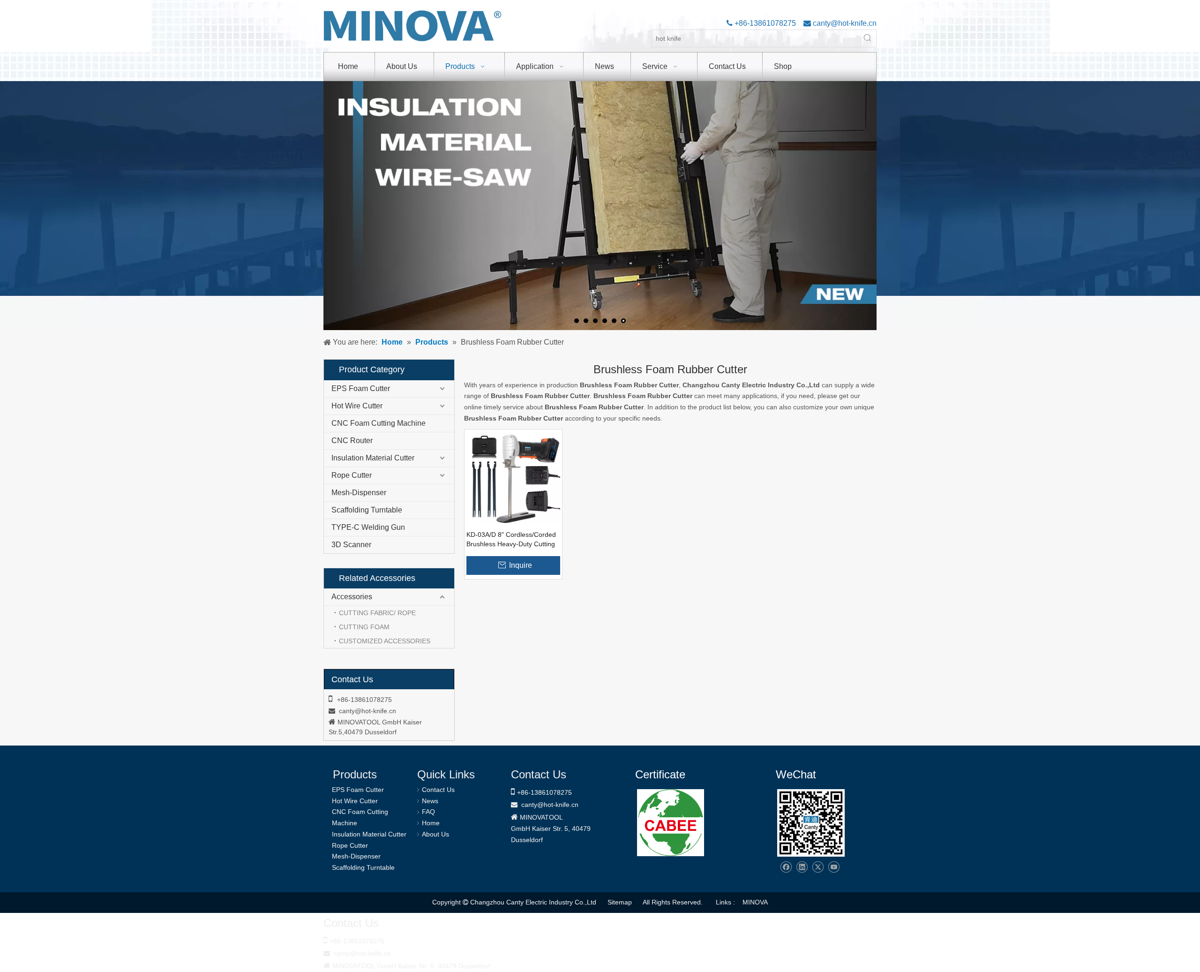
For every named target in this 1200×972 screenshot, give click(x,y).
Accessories (351, 597)
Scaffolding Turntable (366, 510)
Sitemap (620, 902)
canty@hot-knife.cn (844, 23)
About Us (435, 834)
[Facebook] (786, 867)
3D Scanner (351, 545)
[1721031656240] (670, 822)
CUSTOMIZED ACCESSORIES (384, 641)
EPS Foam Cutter (360, 388)
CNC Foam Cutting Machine (378, 423)
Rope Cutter (351, 475)
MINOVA (755, 902)
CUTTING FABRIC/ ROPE (377, 613)
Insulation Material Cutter (372, 458)
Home (431, 823)
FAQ (428, 811)
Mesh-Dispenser (358, 493)
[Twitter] (818, 867)
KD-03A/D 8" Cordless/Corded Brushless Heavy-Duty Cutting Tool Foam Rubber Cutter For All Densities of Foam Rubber (511, 540)
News (430, 801)
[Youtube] (834, 867)
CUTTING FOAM (364, 627)
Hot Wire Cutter (356, 406)
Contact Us (438, 789)
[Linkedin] (802, 867)
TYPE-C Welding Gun (368, 527)
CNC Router (352, 441)
